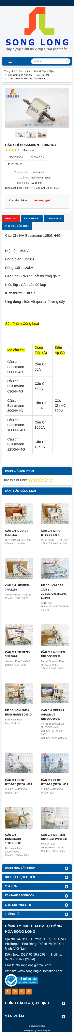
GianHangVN (43, 1030)
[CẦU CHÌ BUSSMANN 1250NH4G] (37, 107)
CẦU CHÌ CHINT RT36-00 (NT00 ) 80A (19, 782)
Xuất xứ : (24, 177)
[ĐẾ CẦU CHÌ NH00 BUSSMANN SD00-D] (19, 693)
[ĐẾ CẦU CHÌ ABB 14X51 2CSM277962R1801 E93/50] (55, 568)
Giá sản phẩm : (18, 200)
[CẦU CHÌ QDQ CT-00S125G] (19, 514)
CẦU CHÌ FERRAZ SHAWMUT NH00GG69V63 (53, 714)
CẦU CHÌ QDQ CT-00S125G (17, 532)
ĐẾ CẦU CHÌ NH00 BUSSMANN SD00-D (18, 712)
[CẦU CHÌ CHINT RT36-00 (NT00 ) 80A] (19, 763)
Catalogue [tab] (54, 218)
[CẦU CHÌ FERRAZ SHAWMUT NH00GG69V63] (55, 693)
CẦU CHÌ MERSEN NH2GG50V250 (53, 654)
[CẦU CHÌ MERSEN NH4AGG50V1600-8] (55, 818)
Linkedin (16, 163)
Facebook (16, 157)
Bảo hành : (23, 182)
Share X (38, 157)
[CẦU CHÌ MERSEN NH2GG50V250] (55, 635)
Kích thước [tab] (32, 218)
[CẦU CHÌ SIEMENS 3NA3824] (19, 635)
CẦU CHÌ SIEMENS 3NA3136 (17, 587)
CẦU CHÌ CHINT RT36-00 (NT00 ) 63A (54, 782)
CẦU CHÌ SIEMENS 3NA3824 (17, 654)
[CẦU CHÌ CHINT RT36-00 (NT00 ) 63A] (55, 763)
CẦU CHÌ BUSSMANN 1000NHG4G (13, 839)
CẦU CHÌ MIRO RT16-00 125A (51, 532)
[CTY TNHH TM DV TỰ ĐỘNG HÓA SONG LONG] (37, 56)
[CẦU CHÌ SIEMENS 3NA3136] (19, 568)
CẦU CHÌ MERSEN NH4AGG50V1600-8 (54, 836)
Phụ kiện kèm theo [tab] (17, 226)
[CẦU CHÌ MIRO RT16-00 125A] (55, 514)
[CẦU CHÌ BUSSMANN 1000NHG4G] (19, 818)
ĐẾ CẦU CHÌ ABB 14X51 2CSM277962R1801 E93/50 (54, 591)
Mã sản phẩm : (21, 172)
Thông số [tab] (11, 218)
